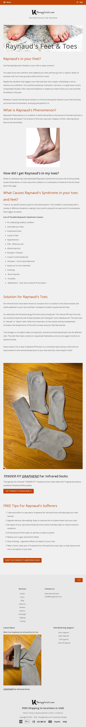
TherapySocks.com (45, 717)
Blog (22, 600)
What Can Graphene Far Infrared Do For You (20, 632)
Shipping (22, 618)
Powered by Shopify (59, 717)
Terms (51, 713)
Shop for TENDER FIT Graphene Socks (22, 560)
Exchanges (22, 614)
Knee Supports (63, 632)
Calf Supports (64, 639)
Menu (8, 2)
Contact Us (59, 713)
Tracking (22, 621)
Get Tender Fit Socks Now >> (18, 491)
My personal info (42, 713)
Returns (22, 611)
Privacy (31, 713)
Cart (81, 2)
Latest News (9, 627)
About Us (22, 604)
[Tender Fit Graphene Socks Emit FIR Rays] (43, 468)
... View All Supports (64, 643)
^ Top (79, 580)
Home (25, 713)
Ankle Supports (63, 636)
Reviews (22, 607)
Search (22, 594)
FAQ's (22, 597)
